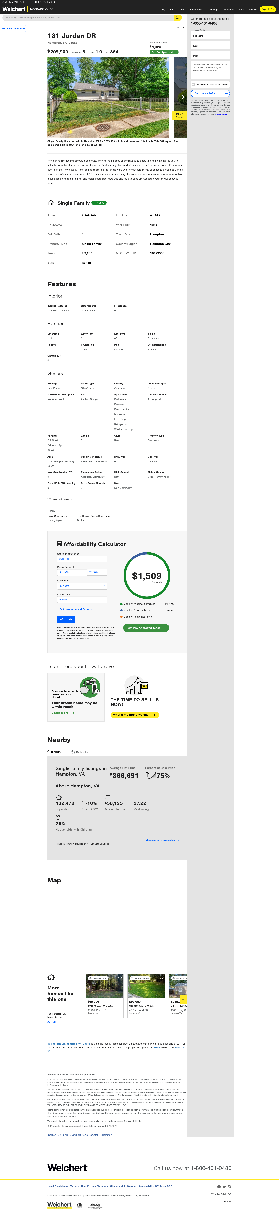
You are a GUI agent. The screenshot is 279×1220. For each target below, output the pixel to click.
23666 (157, 1047)
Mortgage (212, 9)
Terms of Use (78, 1186)
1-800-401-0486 (41, 9)
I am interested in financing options (212, 84)
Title (241, 9)
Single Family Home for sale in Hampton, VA (73, 141)
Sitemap (115, 1186)
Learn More (63, 713)
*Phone (196, 55)
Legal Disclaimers (57, 1186)
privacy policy (221, 114)
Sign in (266, 9)
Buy (163, 9)
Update (68, 619)
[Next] (183, 999)
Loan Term (63, 580)
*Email (195, 45)
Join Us (252, 9)
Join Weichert (129, 1186)
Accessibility (146, 1186)
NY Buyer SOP (163, 1186)
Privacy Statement (98, 1186)
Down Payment (65, 567)
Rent (181, 9)
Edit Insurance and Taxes (74, 609)
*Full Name (197, 35)
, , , (68, 1043)
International (196, 9)
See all (51, 1022)
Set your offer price (68, 554)
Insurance (228, 9)
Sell (172, 9)
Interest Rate (64, 594)
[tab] (54, 753)
